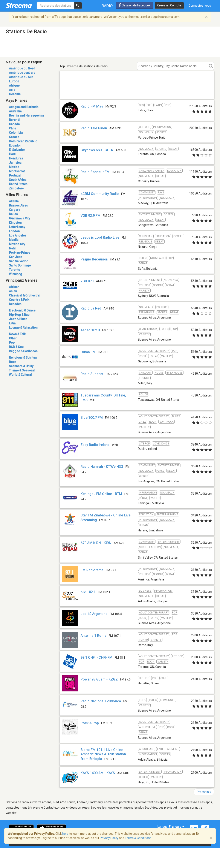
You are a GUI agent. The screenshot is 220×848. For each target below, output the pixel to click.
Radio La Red (91, 308)
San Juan (15, 257)
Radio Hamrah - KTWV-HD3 (102, 467)
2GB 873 (87, 281)
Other (13, 338)
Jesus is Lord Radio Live (100, 237)
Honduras (16, 158)
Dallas (13, 214)
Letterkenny (17, 227)
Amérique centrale (22, 72)
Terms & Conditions (138, 838)
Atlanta (14, 201)
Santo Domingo (20, 265)
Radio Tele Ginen (94, 128)
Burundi (14, 119)
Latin (12, 323)
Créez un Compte (169, 5)
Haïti (12, 154)
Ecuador (15, 145)
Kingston (15, 222)
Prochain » (204, 792)
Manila (13, 239)
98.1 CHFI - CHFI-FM (96, 657)
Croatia (14, 137)
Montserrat (17, 171)
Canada (14, 124)
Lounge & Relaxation (23, 327)
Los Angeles (17, 235)
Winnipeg (15, 274)
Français (175, 826)
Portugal (15, 175)
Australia (15, 111)
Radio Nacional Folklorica (101, 701)
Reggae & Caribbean (23, 351)
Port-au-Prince (19, 252)
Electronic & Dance (22, 310)
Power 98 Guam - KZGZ (99, 679)
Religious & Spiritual (23, 357)
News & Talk (17, 334)
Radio (107, 5)
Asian (13, 291)
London (14, 231)
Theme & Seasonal (22, 370)
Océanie (15, 94)
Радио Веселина (94, 259)
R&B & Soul (16, 346)
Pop (12, 342)
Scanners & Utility (21, 366)
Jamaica (15, 162)
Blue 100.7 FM (92, 418)
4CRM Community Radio (100, 194)
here (65, 833)
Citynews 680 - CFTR (97, 150)
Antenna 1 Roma (93, 636)
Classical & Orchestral (24, 295)
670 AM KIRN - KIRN (96, 543)
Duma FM (88, 352)
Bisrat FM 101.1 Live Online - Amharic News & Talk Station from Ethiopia (103, 754)
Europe (14, 81)
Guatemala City (19, 218)
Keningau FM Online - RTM (101, 494)
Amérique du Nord (22, 68)
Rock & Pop (90, 723)
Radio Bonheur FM (95, 172)
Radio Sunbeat (92, 374)
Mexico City (17, 244)
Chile (12, 128)
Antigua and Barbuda (23, 107)
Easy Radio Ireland (95, 445)
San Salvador (18, 261)
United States (18, 184)
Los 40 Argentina (94, 614)
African (14, 287)
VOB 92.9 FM (91, 216)
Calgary (14, 209)
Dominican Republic (23, 141)
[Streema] (19, 5)
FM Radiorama (92, 570)
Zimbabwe (16, 188)
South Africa (17, 179)
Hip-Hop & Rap (19, 314)
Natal (12, 248)
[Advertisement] (137, 92)
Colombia (16, 132)
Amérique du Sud (21, 77)
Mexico (14, 167)
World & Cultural (20, 374)
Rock (12, 361)
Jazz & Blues (18, 319)
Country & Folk (19, 299)
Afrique (14, 85)
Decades (15, 304)
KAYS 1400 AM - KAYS (98, 773)
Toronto (14, 269)
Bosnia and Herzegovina (26, 115)
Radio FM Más (92, 106)
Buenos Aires (18, 205)
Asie (12, 89)
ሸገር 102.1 (88, 592)
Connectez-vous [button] (200, 5)
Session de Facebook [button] (135, 5)
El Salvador (17, 149)
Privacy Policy (109, 838)
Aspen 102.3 (90, 330)
